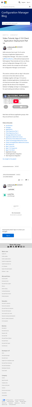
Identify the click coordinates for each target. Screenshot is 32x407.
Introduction (9, 125)
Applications (9, 129)
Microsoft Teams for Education (7, 308)
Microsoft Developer (6, 355)
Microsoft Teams (5, 340)
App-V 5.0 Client (10, 150)
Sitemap (3, 401)
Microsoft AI (4, 328)
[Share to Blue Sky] (18, 246)
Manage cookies (23, 401)
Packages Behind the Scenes (13, 135)
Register (23, 2)
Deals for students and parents (8, 318)
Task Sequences (10, 144)
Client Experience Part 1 (12, 131)
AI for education (5, 321)
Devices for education (6, 305)
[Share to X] (13, 246)
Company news (5, 382)
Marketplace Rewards (6, 368)
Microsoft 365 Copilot (6, 343)
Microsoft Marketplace (6, 365)
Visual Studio (4, 370)
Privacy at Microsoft (5, 385)
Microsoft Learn (5, 358)
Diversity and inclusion (6, 390)
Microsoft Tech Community (7, 363)
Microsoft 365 (4, 335)
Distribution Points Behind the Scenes (16, 138)
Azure (3, 353)
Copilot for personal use (6, 263)
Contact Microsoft (10, 401)
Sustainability (4, 395)
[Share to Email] (24, 246)
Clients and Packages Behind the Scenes (16, 140)
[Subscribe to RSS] (21, 246)
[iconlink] (5, 195)
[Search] (19, 2)
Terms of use (4, 403)
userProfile (11, 189)
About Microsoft (5, 380)
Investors (3, 387)
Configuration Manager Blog (8, 6)
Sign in (8, 235)
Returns (3, 286)
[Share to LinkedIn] (8, 246)
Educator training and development (8, 316)
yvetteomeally (11, 47)
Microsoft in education (6, 303)
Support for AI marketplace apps (8, 360)
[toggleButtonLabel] (30, 7)
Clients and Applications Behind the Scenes (17, 142)
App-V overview (10, 146)
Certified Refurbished (6, 291)
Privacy (16, 401)
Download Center (5, 281)
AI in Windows (4, 266)
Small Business (4, 345)
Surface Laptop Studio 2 (6, 258)
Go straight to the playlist (9, 159)
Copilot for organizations (6, 261)
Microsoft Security (5, 330)
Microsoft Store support (6, 283)
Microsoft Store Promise (6, 293)
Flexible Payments (5, 296)
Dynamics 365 (4, 333)
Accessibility (4, 392)
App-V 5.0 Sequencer (11, 148)
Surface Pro (4, 253)
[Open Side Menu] (2, 2)
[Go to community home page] (5, 2)
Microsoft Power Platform (6, 338)
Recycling (23, 403)
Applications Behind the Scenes (14, 137)
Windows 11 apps (5, 271)
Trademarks (10, 403)
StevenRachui (9, 59)
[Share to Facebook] (11, 246)
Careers (3, 377)
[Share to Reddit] (16, 246)
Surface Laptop (4, 256)
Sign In (28, 2)
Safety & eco (17, 403)
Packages (8, 127)
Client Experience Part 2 (12, 133)
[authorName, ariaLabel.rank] (5, 48)
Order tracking (4, 288)
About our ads (4, 404)
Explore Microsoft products (7, 268)
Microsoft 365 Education (6, 310)
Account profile (5, 278)
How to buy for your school (7, 313)
